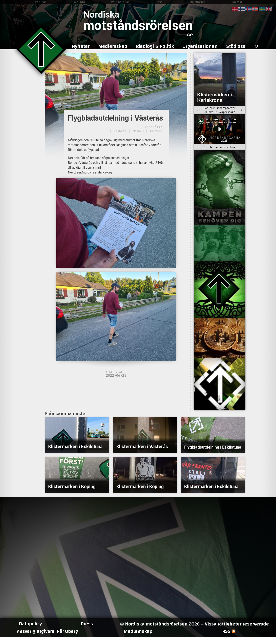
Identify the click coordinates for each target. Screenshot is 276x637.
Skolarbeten (197, 2)
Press (158, 2)
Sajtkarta (79, 2)
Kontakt (237, 2)
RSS (226, 631)
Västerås (120, 131)
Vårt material (120, 2)
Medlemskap (138, 631)
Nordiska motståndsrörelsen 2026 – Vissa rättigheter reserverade (194, 624)
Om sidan (40, 2)
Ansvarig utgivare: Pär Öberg (47, 631)
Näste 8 (138, 131)
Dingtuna (156, 131)
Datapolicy (30, 624)
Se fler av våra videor (219, 147)
